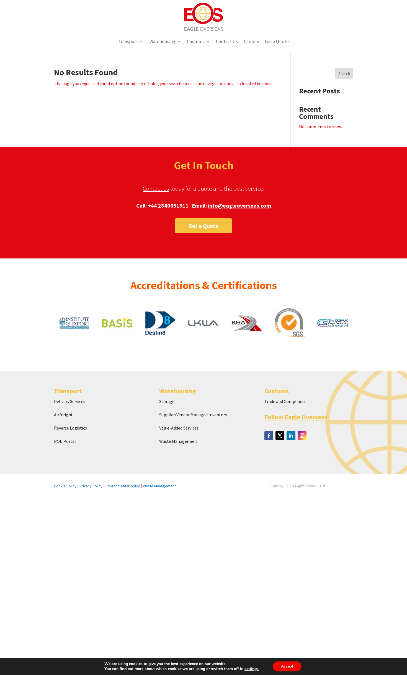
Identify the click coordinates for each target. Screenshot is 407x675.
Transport (128, 41)
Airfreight (63, 414)
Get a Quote (277, 41)
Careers (251, 41)
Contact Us (227, 41)
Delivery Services (69, 401)
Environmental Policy (122, 485)
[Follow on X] (279, 435)
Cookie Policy (65, 485)
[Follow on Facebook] (268, 435)
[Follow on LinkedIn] (291, 435)
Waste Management (178, 441)
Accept (287, 666)
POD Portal (65, 441)
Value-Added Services (179, 428)
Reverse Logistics (70, 428)
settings (251, 668)
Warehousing (162, 41)
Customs (195, 41)
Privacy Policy (90, 485)
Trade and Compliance (285, 401)
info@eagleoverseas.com (239, 205)
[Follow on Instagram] (302, 435)
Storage (166, 401)
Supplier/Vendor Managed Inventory (193, 414)
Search (344, 73)
